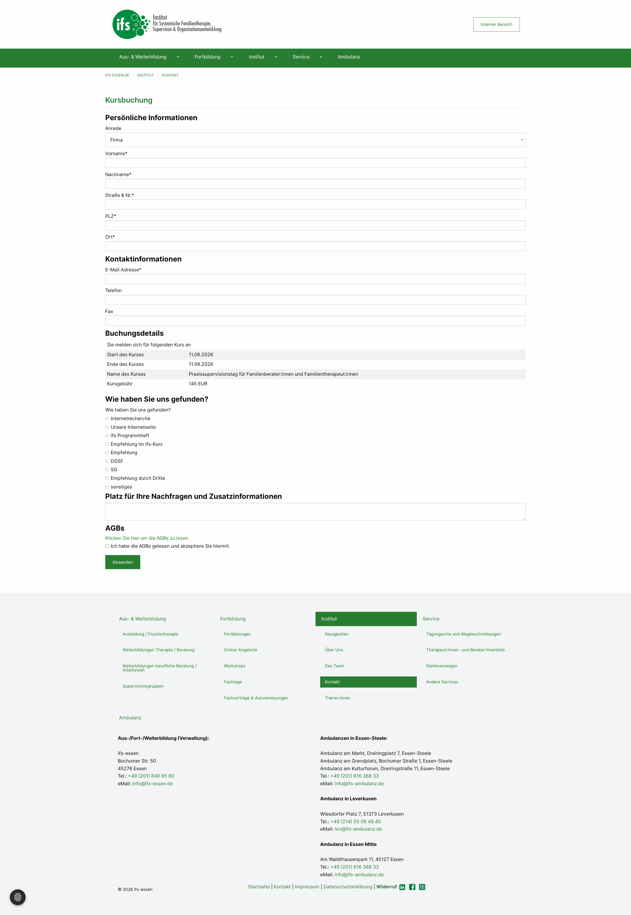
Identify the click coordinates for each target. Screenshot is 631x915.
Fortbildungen (237, 634)
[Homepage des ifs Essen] (166, 24)
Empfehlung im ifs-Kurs (136, 444)
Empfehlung (123, 452)
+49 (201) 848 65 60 (151, 776)
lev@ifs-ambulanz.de (357, 829)
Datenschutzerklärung (347, 887)
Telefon (113, 290)
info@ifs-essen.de (152, 783)
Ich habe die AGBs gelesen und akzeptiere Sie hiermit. (169, 546)
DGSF (116, 461)
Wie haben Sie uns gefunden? (138, 410)
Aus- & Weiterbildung (142, 57)
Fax (109, 311)
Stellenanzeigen (441, 665)
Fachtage (233, 681)
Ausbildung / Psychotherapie (150, 634)
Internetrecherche (129, 418)
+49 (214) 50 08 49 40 (355, 821)
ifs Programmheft (129, 435)
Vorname (116, 153)
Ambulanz (349, 57)
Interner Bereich (496, 24)
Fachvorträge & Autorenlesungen (256, 697)
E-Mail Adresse (123, 270)
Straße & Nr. (119, 195)
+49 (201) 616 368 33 (354, 776)
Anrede (113, 128)
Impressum (307, 887)
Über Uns (334, 649)
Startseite (259, 887)
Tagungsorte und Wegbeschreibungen (463, 634)
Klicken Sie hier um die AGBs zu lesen (146, 538)
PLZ (110, 216)
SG (113, 469)
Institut (256, 57)
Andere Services (442, 681)
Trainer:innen (338, 697)
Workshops (234, 665)
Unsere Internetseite (132, 427)
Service (301, 57)
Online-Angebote (240, 649)
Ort (110, 237)
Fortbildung (207, 57)
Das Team (334, 665)
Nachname (118, 174)
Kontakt (170, 75)
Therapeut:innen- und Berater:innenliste (465, 649)
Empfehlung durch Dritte (137, 478)
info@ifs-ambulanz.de (359, 783)
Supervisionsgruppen (143, 686)
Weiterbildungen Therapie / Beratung (158, 649)
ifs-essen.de (117, 75)
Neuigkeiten (337, 634)
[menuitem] (143, 57)
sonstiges (120, 487)
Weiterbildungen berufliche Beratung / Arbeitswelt (160, 667)
